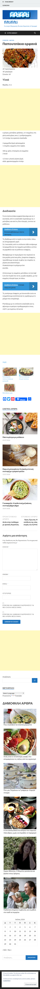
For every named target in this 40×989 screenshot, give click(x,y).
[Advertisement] (20, 110)
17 (15, 935)
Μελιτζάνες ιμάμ (8, 393)
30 (10, 944)
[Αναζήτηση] (34, 680)
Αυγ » (9, 950)
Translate (18, 696)
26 (25, 940)
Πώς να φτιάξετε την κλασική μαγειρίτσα (18, 725)
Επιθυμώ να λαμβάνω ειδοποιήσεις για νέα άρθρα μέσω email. (18, 615)
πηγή (4, 362)
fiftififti (11, 22)
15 (5, 935)
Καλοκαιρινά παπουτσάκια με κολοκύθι (8, 379)
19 (25, 935)
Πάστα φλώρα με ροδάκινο (13, 437)
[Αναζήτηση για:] (20, 957)
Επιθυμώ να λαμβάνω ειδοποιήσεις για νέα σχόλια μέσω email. (18, 606)
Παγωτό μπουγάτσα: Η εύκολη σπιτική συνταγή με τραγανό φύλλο (18, 470)
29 (5, 944)
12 (25, 931)
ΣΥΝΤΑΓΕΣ (5, 40)
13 (30, 931)
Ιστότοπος (7, 593)
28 (35, 940)
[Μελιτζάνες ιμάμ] (10, 388)
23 (10, 940)
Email (5, 584)
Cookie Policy (7, 980)
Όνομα (6, 574)
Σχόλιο (6, 547)
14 (35, 931)
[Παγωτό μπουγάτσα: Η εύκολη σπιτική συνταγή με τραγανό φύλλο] (20, 456)
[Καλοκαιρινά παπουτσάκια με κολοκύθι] (10, 372)
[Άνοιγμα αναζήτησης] (34, 33)
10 (15, 931)
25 (20, 940)
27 (30, 940)
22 (5, 940)
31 (15, 944)
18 (20, 935)
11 (20, 931)
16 (10, 935)
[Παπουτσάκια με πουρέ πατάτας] (26, 372)
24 (15, 940)
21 (35, 935)
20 (30, 935)
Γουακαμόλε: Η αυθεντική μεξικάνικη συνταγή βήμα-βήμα (17, 504)
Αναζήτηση (7, 677)
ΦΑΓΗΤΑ (11, 40)
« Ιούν (5, 950)
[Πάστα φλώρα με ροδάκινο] (20, 424)
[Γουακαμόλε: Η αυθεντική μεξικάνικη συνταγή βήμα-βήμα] (20, 490)
